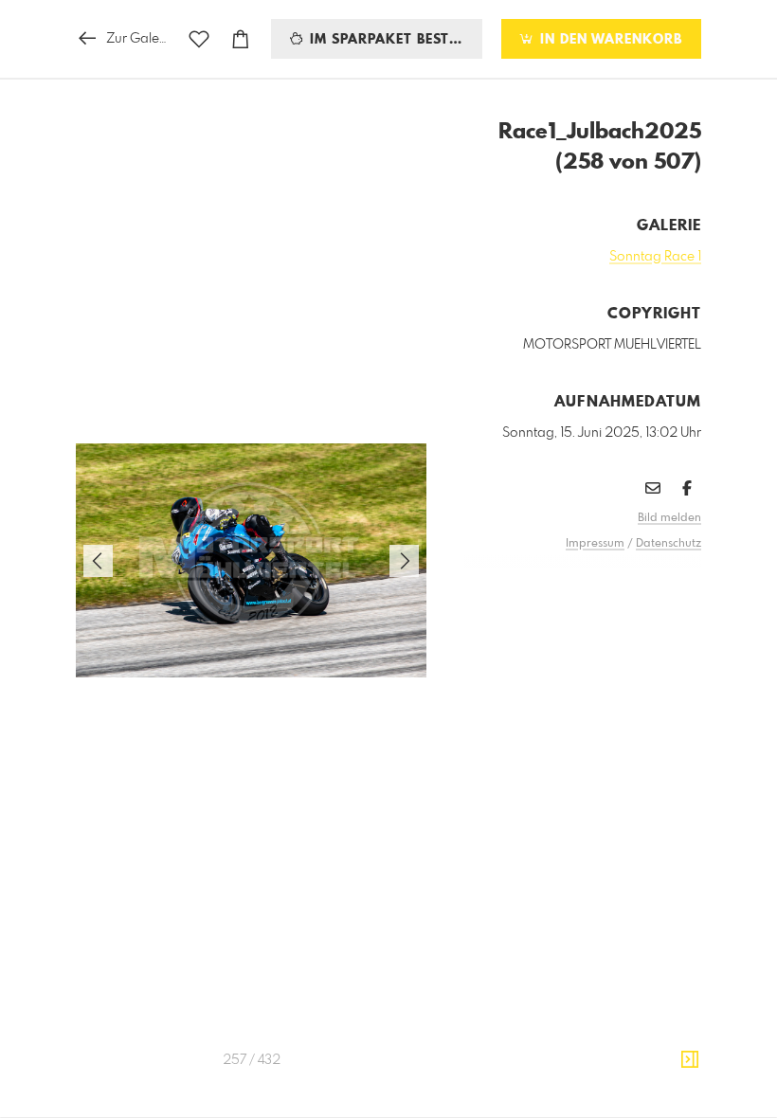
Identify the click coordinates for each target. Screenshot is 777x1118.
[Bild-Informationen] (689, 1060)
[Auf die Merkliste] (199, 39)
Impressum (595, 544)
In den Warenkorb (608, 39)
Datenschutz (668, 544)
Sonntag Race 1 (655, 256)
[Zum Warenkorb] (240, 39)
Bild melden (669, 518)
